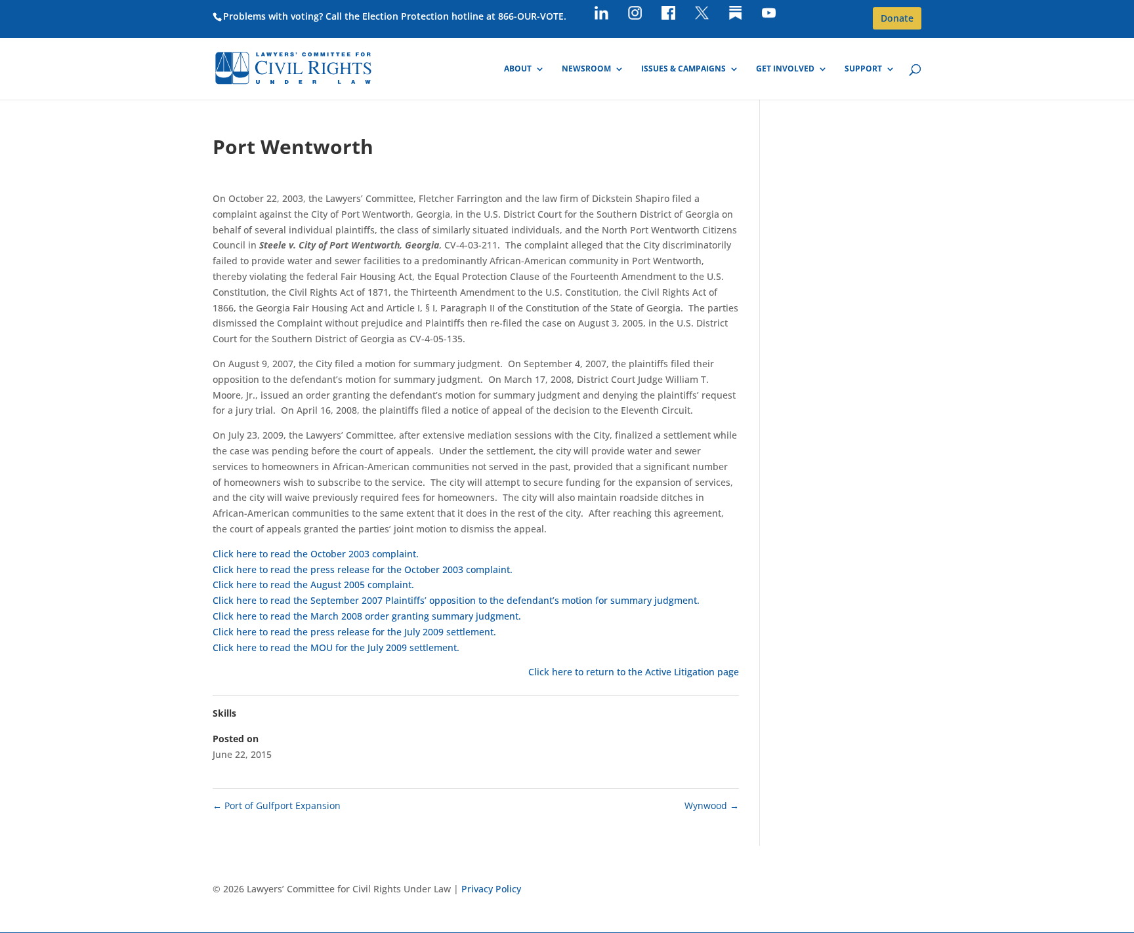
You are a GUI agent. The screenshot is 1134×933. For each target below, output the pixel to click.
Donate (897, 18)
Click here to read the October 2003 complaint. (316, 553)
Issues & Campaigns (683, 69)
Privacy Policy (491, 889)
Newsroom (586, 69)
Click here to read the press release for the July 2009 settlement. (354, 631)
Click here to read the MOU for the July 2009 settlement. (336, 647)
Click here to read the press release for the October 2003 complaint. (363, 569)
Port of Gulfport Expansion (277, 805)
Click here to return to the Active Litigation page (633, 671)
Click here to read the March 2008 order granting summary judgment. (367, 616)
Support (863, 69)
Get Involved (785, 69)
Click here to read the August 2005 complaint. (313, 584)
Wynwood (711, 805)
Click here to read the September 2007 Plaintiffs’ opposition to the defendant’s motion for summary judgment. (456, 600)
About (518, 69)
